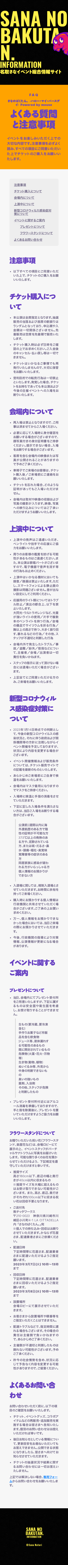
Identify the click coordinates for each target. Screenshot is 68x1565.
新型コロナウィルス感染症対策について (32, 212)
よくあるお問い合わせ (28, 240)
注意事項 (20, 185)
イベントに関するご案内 (29, 220)
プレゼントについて (32, 227)
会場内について (24, 198)
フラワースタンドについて (36, 233)
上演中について (24, 204)
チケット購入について (28, 191)
